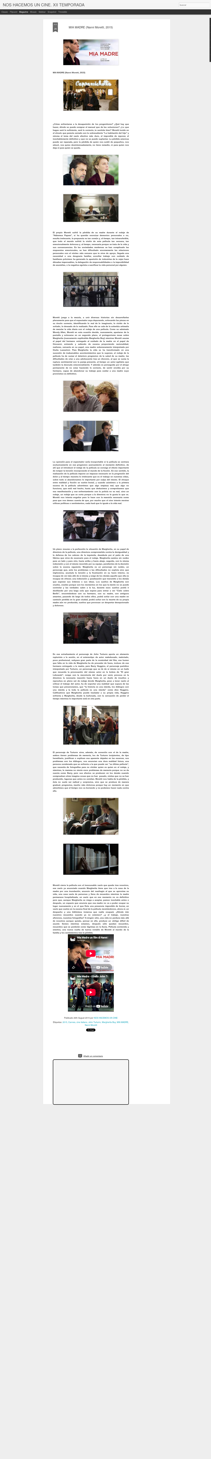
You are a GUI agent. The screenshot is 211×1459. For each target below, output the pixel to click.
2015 (65, 1022)
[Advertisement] (144, 68)
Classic (4, 11)
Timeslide (62, 11)
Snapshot (52, 11)
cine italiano (82, 1022)
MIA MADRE (122, 1022)
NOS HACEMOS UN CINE (106, 1017)
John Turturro (94, 1022)
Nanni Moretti (91, 1025)
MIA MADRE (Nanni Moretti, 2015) (91, 27)
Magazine (23, 11)
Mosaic (33, 11)
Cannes (71, 1022)
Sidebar (42, 11)
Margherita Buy (109, 1022)
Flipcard (13, 11)
